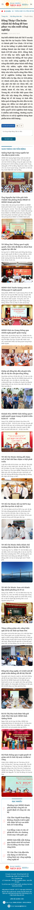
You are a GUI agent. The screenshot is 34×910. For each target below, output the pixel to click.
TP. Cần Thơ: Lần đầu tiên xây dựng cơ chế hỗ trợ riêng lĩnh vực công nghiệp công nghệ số (19, 856)
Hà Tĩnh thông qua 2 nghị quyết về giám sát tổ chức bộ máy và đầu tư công (16, 757)
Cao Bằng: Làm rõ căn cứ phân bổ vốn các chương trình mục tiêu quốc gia (17, 832)
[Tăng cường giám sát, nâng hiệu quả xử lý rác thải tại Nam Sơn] (17, 655)
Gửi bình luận (9, 139)
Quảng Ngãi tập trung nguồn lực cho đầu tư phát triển (15, 154)
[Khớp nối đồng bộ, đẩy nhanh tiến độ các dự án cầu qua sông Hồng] (17, 398)
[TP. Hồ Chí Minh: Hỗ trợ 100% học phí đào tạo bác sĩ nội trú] (17, 529)
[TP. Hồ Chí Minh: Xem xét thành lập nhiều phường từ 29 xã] (17, 612)
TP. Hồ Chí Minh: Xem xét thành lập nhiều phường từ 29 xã (15, 588)
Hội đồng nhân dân (16, 16)
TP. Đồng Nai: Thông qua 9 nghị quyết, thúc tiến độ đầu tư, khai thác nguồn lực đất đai (16, 246)
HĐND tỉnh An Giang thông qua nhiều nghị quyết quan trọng (15, 331)
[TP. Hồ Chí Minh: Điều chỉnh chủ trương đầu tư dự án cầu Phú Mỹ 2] (17, 572)
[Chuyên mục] (2, 4)
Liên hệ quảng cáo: (17, 899)
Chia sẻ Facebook (9, 125)
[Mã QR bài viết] (21, 125)
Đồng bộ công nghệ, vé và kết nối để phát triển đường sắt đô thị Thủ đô (16, 672)
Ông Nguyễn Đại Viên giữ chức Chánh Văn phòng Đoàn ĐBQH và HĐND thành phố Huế (15, 199)
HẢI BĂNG (4, 33)
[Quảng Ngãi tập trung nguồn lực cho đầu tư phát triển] (17, 182)
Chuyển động (28, 16)
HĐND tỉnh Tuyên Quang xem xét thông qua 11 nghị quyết (15, 289)
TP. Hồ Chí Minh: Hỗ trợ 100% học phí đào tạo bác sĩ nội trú (16, 505)
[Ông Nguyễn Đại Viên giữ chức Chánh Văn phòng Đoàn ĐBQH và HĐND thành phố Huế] (17, 229)
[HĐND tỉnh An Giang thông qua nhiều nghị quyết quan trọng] (17, 355)
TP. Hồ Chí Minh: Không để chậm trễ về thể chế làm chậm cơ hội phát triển (16, 459)
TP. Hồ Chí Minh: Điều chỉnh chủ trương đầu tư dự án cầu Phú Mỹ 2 (15, 546)
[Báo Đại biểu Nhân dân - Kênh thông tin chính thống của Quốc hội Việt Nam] (17, 4)
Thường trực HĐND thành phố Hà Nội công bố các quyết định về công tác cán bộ (18, 808)
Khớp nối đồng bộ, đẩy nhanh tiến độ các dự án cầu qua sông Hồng (16, 372)
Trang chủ (4, 16)
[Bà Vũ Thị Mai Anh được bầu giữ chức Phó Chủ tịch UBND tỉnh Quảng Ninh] (17, 739)
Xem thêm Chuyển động (13, 149)
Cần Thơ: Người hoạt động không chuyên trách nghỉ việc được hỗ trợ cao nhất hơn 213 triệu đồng (18, 821)
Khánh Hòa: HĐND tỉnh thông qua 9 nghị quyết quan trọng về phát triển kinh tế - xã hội (16, 416)
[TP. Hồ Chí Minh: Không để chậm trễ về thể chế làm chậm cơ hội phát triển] (17, 488)
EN (31, 4)
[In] (17, 125)
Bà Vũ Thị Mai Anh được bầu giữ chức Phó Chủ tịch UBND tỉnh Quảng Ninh (15, 716)
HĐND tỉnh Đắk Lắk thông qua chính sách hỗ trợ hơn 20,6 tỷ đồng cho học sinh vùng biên (18, 843)
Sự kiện (8, 11)
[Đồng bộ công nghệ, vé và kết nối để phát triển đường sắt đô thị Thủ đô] (17, 698)
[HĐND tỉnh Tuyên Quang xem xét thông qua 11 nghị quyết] (17, 315)
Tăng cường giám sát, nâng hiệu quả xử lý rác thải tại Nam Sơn (15, 629)
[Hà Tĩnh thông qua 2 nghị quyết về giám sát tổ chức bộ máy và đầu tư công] (17, 786)
